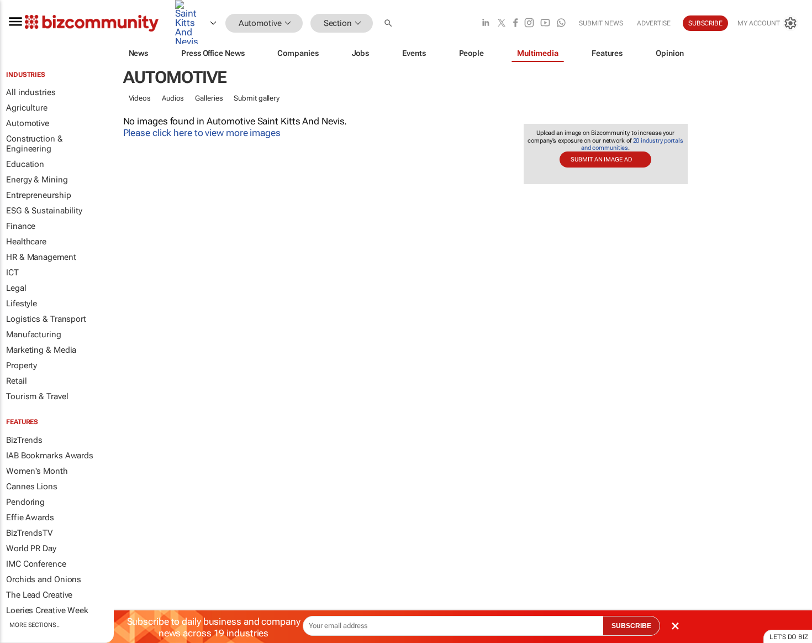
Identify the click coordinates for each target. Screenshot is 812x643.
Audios (173, 98)
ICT (12, 273)
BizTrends (24, 440)
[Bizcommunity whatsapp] (561, 23)
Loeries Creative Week (47, 610)
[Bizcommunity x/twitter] (501, 23)
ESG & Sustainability (44, 211)
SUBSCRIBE (631, 626)
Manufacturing (33, 334)
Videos (140, 98)
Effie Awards (30, 517)
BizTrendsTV (29, 533)
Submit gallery (257, 98)
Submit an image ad (601, 159)
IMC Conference (36, 564)
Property (21, 365)
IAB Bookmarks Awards (49, 456)
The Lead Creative (39, 595)
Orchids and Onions (43, 579)
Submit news (601, 23)
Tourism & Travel (37, 396)
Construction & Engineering (34, 144)
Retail (16, 381)
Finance (20, 226)
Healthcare (26, 242)
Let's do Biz (788, 637)
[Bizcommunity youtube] (545, 23)
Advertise (654, 23)
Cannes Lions (31, 487)
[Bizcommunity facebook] (515, 23)
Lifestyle (21, 304)
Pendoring (25, 502)
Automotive (27, 123)
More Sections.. (34, 625)
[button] (389, 23)
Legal (16, 288)
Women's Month (37, 471)
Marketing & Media (41, 350)
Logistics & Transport (46, 319)
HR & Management (41, 257)
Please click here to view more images (202, 132)
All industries (31, 92)
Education (25, 164)
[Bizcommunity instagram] (529, 23)
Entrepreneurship (38, 195)
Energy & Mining (37, 180)
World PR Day (31, 548)
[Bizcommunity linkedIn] (485, 23)
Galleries (209, 98)
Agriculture (27, 108)
